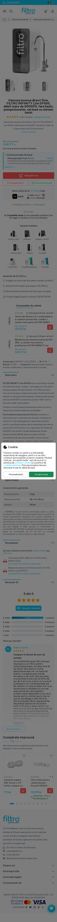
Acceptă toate (41, 474)
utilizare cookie (23, 462)
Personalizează (16, 474)
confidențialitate (12, 465)
